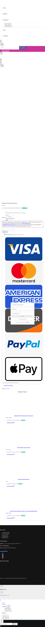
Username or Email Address (17, 304)
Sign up (27, 322)
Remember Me (16, 313)
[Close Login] (1, 586)
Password (14, 309)
